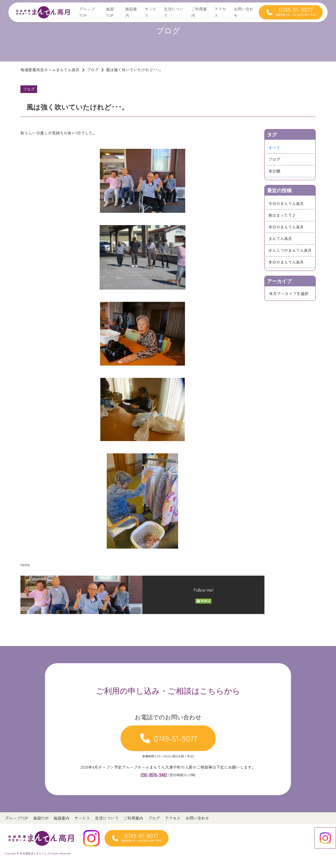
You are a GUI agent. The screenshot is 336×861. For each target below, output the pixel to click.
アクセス (220, 12)
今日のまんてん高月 (286, 203)
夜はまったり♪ (282, 215)
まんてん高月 (280, 238)
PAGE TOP (324, 830)
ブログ (274, 159)
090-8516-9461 (154, 774)
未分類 (274, 171)
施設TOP (110, 12)
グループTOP (87, 12)
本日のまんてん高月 (286, 227)
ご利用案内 (199, 12)
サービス (150, 12)
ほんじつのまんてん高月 (290, 250)
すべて (274, 148)
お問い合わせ (243, 12)
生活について (173, 12)
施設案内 (131, 12)
